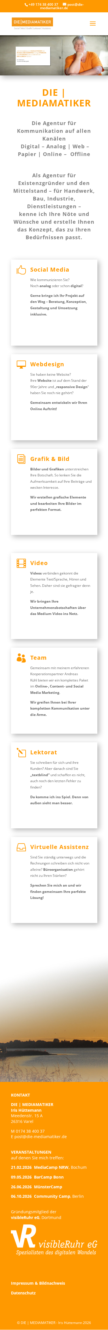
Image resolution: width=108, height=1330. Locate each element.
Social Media (49, 269)
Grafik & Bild (50, 459)
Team (38, 657)
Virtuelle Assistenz (59, 847)
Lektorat (43, 752)
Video (39, 563)
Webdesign (47, 364)
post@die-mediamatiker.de (40, 1136)
